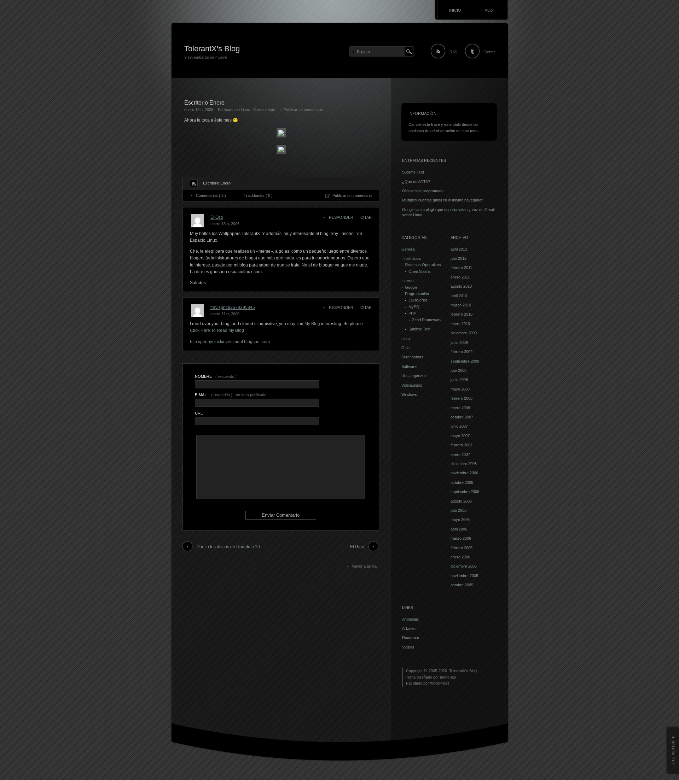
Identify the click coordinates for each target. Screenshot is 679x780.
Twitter (489, 52)
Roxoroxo (410, 637)
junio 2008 (459, 379)
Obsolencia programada (422, 191)
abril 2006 (459, 529)
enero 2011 (460, 277)
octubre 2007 (462, 417)
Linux (245, 109)
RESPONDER (341, 217)
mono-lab (448, 677)
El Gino (357, 546)
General (408, 249)
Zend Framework (427, 320)
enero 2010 (460, 324)
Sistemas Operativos (423, 265)
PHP (412, 313)
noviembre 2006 (464, 473)
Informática (410, 258)
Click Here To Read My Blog (217, 330)
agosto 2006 (461, 501)
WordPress (439, 683)
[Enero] (281, 136)
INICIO (455, 10)
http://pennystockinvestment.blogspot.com (230, 341)
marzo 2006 (461, 538)
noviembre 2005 (464, 576)
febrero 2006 (461, 548)
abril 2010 (459, 296)
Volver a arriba (364, 566)
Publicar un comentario (303, 109)
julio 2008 (458, 370)
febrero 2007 (461, 445)
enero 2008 (460, 408)
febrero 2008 (461, 398)
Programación (417, 294)
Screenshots (264, 109)
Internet (407, 280)
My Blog (312, 323)
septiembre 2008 (465, 361)
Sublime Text (413, 172)
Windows (409, 394)
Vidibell (408, 647)
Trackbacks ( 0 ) (258, 195)
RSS (453, 52)
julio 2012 (458, 258)
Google (411, 287)
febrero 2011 (461, 267)
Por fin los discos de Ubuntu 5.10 (228, 546)
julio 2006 (458, 510)
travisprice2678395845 (232, 307)
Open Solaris (419, 271)
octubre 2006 (462, 482)
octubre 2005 (462, 585)
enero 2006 (460, 557)
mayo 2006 (460, 519)
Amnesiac (410, 619)
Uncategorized (413, 376)
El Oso (216, 217)
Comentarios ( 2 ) (211, 195)
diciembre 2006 (464, 464)
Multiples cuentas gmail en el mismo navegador (442, 200)
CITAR (366, 217)
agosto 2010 (461, 286)
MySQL (415, 307)
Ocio (405, 348)
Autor (489, 10)
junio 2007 (459, 426)
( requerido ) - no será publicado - (232, 395)
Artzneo (409, 628)
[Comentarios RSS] (194, 183)
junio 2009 (459, 342)
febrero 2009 (461, 352)
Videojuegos (411, 385)
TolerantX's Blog (212, 48)
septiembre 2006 (465, 491)
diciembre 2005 (464, 566)
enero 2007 (460, 454)
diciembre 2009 (464, 333)
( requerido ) (216, 376)
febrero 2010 (461, 314)
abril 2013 (459, 249)
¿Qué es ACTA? (416, 182)
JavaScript (417, 300)
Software (409, 366)
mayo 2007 (460, 436)
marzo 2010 (461, 305)
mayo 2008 (460, 389)
